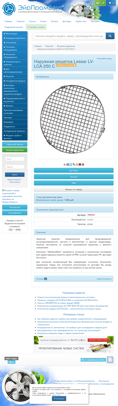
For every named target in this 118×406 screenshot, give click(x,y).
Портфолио (14, 207)
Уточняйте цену (104, 58)
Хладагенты (9, 126)
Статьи (32, 21)
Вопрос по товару (73, 189)
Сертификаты (14, 212)
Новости (20, 21)
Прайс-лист (81, 21)
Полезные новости (73, 292)
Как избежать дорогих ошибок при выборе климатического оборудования (72, 318)
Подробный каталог (14, 27)
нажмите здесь (56, 395)
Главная (8, 21)
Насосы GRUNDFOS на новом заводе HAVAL (58, 302)
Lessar (90, 219)
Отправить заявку (36, 27)
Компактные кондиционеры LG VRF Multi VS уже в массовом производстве (72, 305)
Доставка (67, 21)
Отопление (10, 42)
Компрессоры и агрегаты (12, 63)
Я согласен (59, 398)
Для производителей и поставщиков (96, 383)
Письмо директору (14, 149)
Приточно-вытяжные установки (13, 111)
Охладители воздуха (15, 80)
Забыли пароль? (14, 179)
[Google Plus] (82, 164)
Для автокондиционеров (13, 70)
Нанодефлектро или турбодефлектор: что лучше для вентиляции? (68, 330)
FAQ (74, 183)
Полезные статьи (73, 314)
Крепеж (9, 105)
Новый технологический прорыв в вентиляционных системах (66, 297)
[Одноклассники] (76, 164)
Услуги (43, 21)
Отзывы (41, 278)
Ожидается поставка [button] (65, 65)
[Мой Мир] (79, 164)
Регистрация (15, 182)
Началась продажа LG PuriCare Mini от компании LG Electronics (67, 300)
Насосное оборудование (10, 55)
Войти (14, 174)
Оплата (54, 21)
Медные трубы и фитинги (13, 137)
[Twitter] (70, 164)
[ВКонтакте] (67, 164)
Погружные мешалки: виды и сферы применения (60, 333)
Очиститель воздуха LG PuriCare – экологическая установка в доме (69, 308)
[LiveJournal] (73, 164)
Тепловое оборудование (10, 48)
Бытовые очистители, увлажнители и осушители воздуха (13, 89)
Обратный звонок (15, 144)
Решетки (9, 76)
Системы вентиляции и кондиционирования (73, 380)
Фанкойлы (8, 121)
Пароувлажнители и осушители (14, 100)
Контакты (95, 21)
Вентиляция (11, 33)
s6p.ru (11, 362)
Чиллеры (8, 117)
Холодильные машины (14, 130)
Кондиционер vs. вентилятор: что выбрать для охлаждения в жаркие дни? (72, 327)
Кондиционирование (15, 37)
